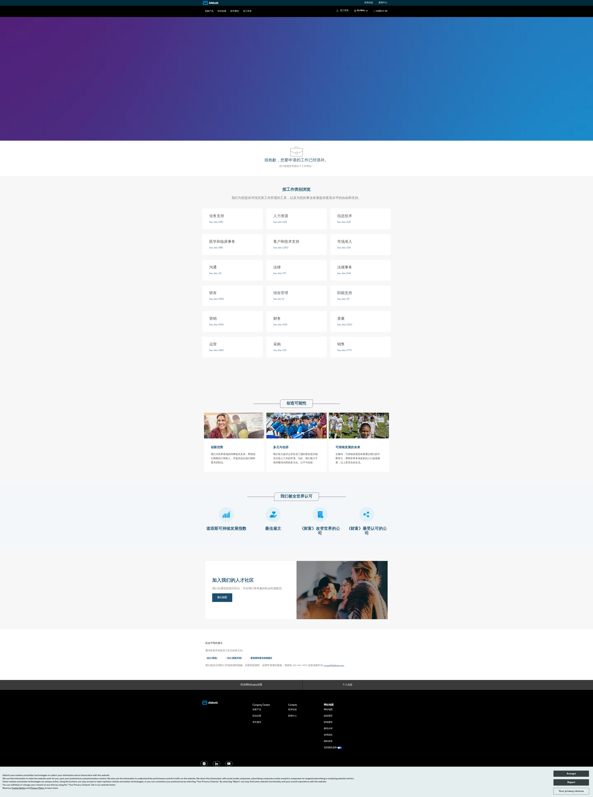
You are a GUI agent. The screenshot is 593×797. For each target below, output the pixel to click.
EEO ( (209, 658)
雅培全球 (328, 729)
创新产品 (209, 11)
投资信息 (368, 3)
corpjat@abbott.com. (334, 665)
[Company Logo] (210, 3)
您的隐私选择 (330, 748)
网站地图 (328, 710)
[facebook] (204, 763)
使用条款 (328, 735)
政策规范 (328, 716)
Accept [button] (571, 773)
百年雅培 (234, 11)
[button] (342, 10)
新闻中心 (383, 3)
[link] (222, 597)
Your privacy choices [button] (571, 791)
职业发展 (222, 11)
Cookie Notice (19, 788)
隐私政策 (328, 741)
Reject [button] (571, 782)
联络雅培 (328, 722)
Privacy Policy (37, 788)
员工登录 (247, 11)
